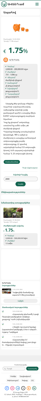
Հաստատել (32, 368)
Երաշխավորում (25, 376)
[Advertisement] (20, 264)
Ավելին (20, 301)
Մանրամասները (11, 162)
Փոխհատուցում (12, 380)
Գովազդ (25, 380)
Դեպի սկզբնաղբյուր (30, 168)
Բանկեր (13, 376)
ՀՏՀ (32, 380)
